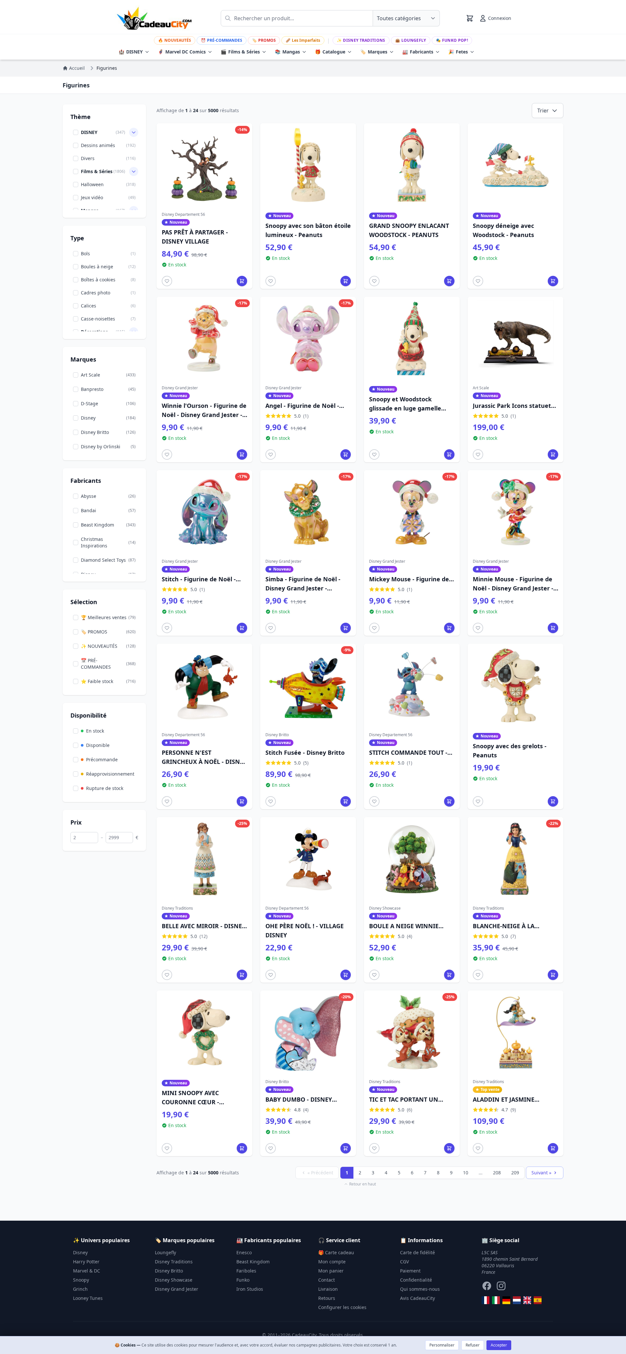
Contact (326, 1280)
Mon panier (331, 1271)
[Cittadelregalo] (496, 1300)
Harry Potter (86, 1261)
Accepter (499, 1345)
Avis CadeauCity (417, 1298)
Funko (242, 1280)
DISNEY (131, 52)
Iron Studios (249, 1289)
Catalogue (330, 52)
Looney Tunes (88, 1298)
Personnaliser (442, 1345)
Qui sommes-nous (420, 1289)
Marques (373, 52)
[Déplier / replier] (133, 132)
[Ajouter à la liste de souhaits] (167, 281)
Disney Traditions (361, 40)
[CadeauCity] (485, 1300)
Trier (543, 110)
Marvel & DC (86, 1271)
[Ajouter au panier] (242, 281)
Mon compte (332, 1261)
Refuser (473, 1345)
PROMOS (264, 40)
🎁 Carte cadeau (336, 1252)
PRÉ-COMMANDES (221, 40)
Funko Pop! (452, 40)
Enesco (244, 1252)
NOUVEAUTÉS (174, 40)
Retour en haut (362, 1184)
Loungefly (410, 40)
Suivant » (541, 1172)
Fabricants (417, 52)
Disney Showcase (173, 1280)
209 (515, 1172)
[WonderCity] (506, 1300)
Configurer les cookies (342, 1307)
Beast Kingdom (253, 1261)
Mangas (287, 52)
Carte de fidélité (417, 1252)
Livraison (328, 1289)
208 (497, 1172)
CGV (404, 1261)
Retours (326, 1298)
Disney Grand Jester (176, 1289)
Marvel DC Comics (182, 52)
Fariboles (246, 1271)
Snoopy (81, 1280)
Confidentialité (416, 1280)
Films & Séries (240, 52)
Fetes (458, 52)
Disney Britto (169, 1271)
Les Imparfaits (303, 40)
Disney (80, 1252)
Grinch (80, 1289)
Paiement (410, 1271)
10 (465, 1172)
